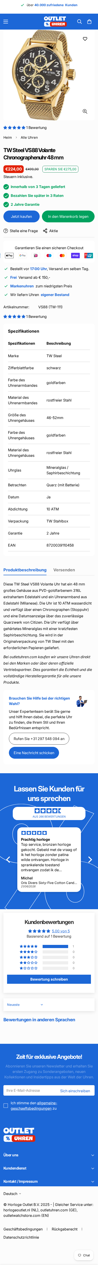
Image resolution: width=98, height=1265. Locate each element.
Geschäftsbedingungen (23, 1229)
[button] (89, 21)
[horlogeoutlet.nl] (28, 21)
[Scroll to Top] (89, 1240)
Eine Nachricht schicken (34, 752)
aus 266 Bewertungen (49, 816)
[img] (49, 810)
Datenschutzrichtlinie (21, 1237)
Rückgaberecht (64, 1229)
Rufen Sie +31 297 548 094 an (39, 738)
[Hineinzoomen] (85, 111)
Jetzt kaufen (21, 216)
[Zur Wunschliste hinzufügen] (85, 39)
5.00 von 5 (61, 931)
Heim (7, 137)
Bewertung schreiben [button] (49, 979)
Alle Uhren (29, 137)
